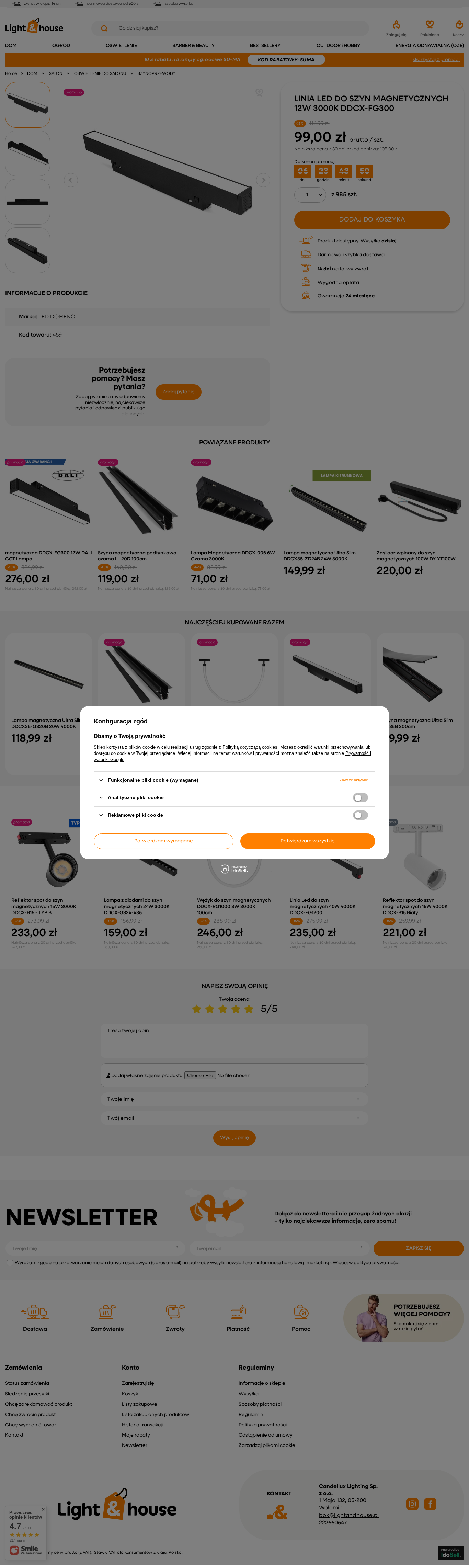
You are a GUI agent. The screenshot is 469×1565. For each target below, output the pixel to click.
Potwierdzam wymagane (163, 841)
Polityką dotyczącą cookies (249, 746)
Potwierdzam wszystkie (308, 841)
